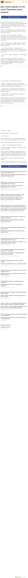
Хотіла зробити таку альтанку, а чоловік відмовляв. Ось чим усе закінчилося (13, 318)
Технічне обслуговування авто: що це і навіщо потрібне (14, 263)
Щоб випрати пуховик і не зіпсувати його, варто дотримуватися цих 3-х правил (12, 186)
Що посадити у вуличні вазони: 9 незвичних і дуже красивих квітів (12, 231)
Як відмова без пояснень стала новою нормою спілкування (11, 285)
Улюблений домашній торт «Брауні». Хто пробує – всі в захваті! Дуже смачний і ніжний (13, 242)
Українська (19, 577)
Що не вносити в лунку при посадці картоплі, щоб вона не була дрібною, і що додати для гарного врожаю (13, 209)
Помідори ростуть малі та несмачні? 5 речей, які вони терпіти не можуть (13, 274)
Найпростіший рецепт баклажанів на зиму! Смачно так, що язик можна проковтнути (13, 175)
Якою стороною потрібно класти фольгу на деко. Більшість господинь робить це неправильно (12, 198)
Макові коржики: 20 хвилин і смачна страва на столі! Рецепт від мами (13, 296)
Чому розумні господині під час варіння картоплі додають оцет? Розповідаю (12, 253)
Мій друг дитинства (5, 327)
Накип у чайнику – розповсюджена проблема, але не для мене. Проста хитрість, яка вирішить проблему (14, 307)
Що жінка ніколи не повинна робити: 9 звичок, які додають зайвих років (12, 220)
